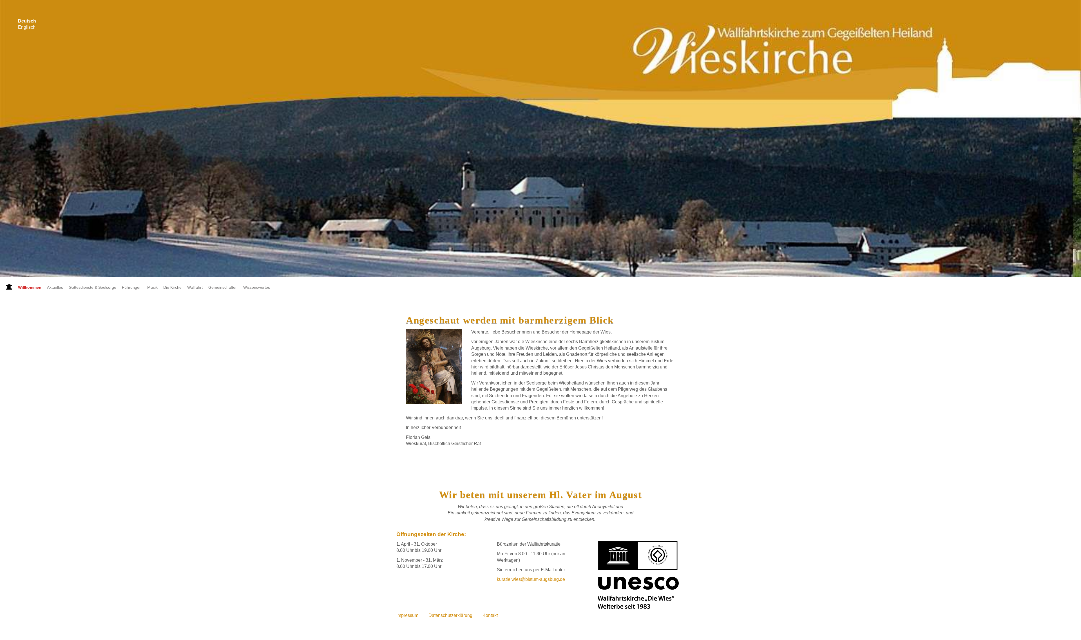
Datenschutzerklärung (450, 615)
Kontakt (490, 615)
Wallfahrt (195, 287)
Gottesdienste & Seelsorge (92, 287)
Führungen (132, 287)
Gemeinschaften (223, 287)
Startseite (7, 287)
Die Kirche (172, 287)
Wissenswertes (256, 287)
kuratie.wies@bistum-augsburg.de (531, 579)
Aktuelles (55, 287)
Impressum (407, 615)
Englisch (26, 27)
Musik (152, 287)
